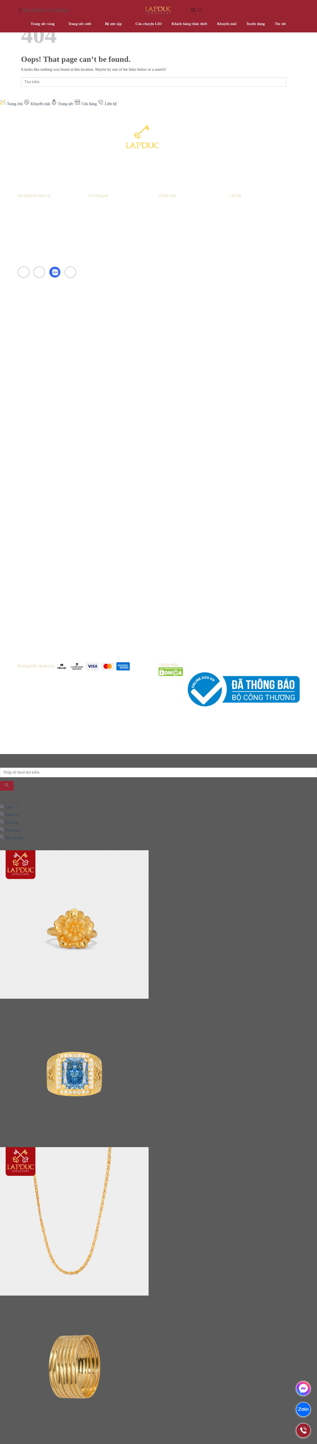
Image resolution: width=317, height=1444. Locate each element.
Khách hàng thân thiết (189, 24)
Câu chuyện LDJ (148, 24)
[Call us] (70, 272)
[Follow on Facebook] (23, 272)
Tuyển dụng (255, 24)
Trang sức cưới (79, 24)
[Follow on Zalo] (55, 272)
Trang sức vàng (42, 24)
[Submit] (291, 82)
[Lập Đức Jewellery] (158, 11)
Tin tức (280, 24)
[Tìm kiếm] (7, 786)
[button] (197, 11)
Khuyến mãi (227, 24)
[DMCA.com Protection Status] (170, 689)
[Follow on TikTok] (39, 272)
